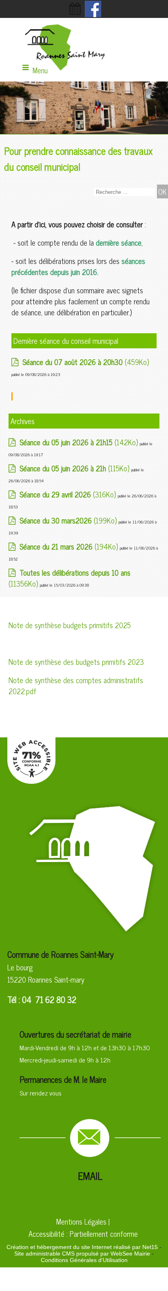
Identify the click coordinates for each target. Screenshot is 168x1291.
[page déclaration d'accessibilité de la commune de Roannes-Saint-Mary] (31, 780)
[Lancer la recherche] (162, 191)
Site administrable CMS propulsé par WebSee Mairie (82, 1253)
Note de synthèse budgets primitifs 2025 (70, 625)
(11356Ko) (69, 577)
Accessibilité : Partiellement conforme (83, 1233)
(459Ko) (85, 362)
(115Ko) (75, 468)
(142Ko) (80, 442)
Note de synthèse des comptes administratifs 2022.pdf (76, 685)
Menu (40, 70)
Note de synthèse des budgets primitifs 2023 (76, 661)
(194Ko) (70, 546)
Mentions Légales (81, 1221)
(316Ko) (69, 494)
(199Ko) (69, 520)
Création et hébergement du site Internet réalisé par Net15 (82, 1247)
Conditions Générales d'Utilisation (84, 1260)
